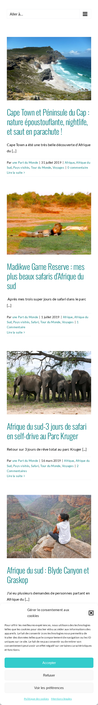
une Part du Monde (25, 162)
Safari (35, 322)
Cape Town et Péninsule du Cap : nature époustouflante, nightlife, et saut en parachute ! (48, 121)
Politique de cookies (36, 698)
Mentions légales (61, 698)
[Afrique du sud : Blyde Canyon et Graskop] (49, 526)
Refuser (49, 675)
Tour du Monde (41, 167)
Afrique (70, 162)
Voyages (58, 167)
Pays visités (21, 167)
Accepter (49, 663)
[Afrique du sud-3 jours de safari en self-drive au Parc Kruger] (49, 382)
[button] (91, 613)
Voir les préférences (49, 688)
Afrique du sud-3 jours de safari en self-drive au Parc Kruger (46, 431)
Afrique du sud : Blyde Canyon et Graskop (48, 574)
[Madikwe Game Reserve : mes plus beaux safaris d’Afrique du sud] (49, 223)
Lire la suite (15, 172)
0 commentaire (77, 167)
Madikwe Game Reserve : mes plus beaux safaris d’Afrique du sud (45, 275)
